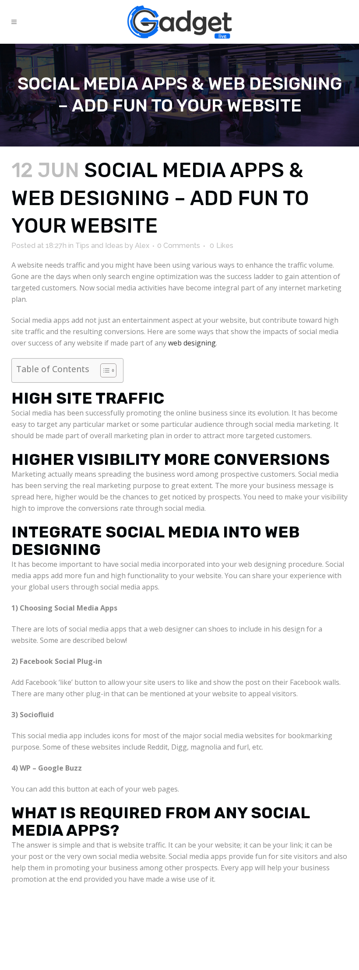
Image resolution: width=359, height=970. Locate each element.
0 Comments (178, 245)
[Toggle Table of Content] (104, 370)
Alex (142, 245)
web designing (192, 343)
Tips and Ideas (99, 245)
